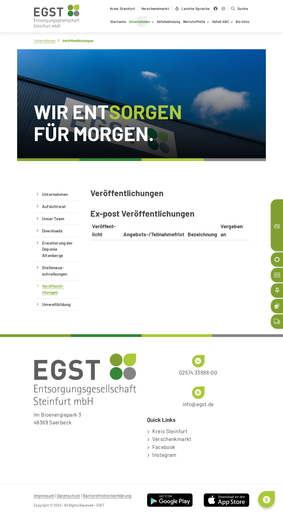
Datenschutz (68, 495)
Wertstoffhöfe (194, 21)
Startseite (118, 21)
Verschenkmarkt (155, 8)
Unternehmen (139, 21)
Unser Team (53, 218)
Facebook (163, 447)
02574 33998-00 (198, 372)
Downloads (52, 230)
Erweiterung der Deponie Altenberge (57, 249)
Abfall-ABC (220, 21)
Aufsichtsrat (54, 206)
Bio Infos (242, 21)
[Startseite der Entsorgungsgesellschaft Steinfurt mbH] (56, 16)
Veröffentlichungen (53, 289)
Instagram (164, 455)
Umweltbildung (56, 304)
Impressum (44, 495)
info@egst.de (198, 404)
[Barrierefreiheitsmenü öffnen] (266, 499)
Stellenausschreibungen (54, 270)
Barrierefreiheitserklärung (107, 495)
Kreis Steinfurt (122, 8)
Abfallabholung (168, 21)
